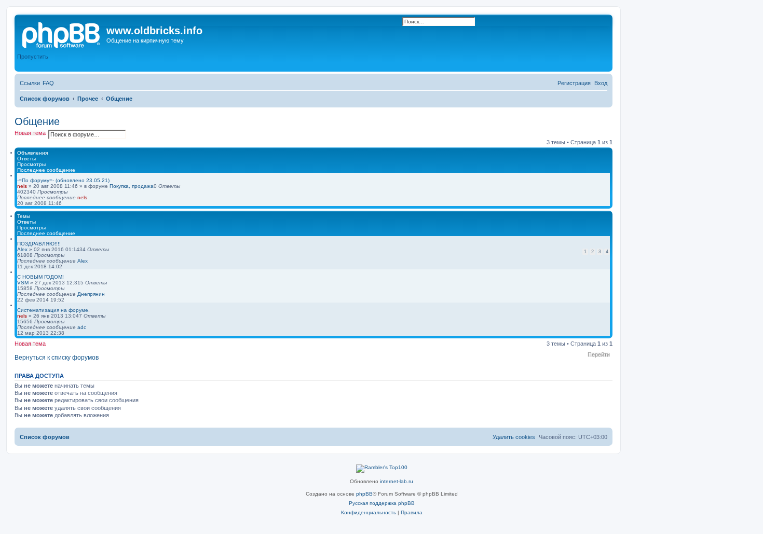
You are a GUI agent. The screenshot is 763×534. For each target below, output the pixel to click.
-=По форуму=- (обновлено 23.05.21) (63, 180)
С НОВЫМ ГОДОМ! (40, 277)
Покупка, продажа (132, 186)
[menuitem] (48, 83)
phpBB (364, 494)
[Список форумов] (61, 33)
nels (22, 186)
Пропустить (32, 56)
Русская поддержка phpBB (382, 503)
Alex (22, 249)
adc (81, 327)
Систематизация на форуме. (53, 310)
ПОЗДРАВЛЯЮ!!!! (39, 244)
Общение (37, 121)
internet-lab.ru (396, 481)
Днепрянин (91, 294)
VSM (23, 282)
